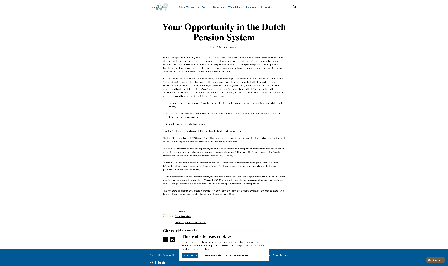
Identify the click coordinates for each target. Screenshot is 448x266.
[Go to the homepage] (159, 7)
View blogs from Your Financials (190, 223)
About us (154, 255)
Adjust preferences (235, 255)
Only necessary (209, 255)
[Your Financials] (168, 215)
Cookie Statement (280, 255)
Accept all (188, 255)
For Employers (165, 255)
